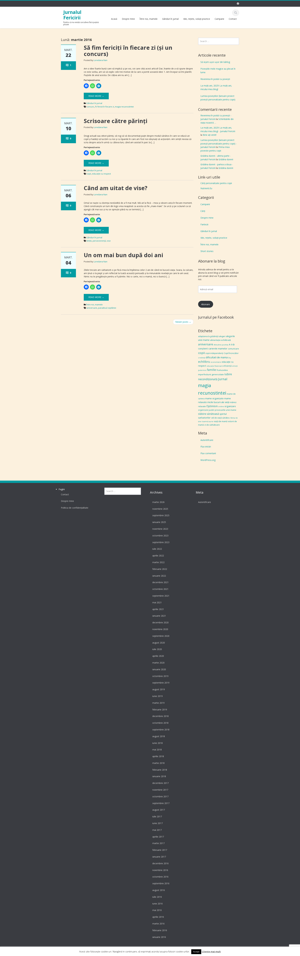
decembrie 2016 (160, 863)
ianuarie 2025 (159, 522)
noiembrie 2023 (160, 528)
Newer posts (183, 321)
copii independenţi (214, 353)
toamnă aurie (207, 421)
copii (89, 173)
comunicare (233, 348)
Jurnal (222, 379)
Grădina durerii (225, 159)
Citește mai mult (211, 951)
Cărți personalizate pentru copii (216, 183)
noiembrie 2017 (160, 789)
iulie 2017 (157, 816)
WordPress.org (207, 460)
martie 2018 (158, 763)
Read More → (96, 95)
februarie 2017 (159, 849)
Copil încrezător (231, 353)
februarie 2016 (159, 930)
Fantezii (204, 224)
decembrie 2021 (160, 582)
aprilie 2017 (158, 836)
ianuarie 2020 (159, 669)
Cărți (202, 210)
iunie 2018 (157, 743)
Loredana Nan (100, 60)
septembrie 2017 (160, 803)
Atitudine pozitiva (221, 345)
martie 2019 (158, 702)
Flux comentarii (208, 453)
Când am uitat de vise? (115, 188)
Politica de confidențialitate (74, 507)
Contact (233, 18)
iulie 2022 (157, 548)
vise (109, 240)
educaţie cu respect (101, 173)
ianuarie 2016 (159, 937)
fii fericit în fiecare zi (104, 106)
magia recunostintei (124, 106)
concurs (90, 106)
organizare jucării (206, 410)
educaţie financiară (215, 366)
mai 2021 (157, 602)
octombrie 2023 (160, 535)
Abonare (205, 304)
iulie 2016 (157, 896)
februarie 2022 (159, 569)
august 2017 (158, 809)
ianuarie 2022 (159, 575)
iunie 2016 (157, 903)
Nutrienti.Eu (206, 188)
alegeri (222, 336)
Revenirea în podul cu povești (215, 79)
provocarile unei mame (225, 410)
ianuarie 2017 (159, 856)
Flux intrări (205, 446)
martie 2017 (158, 843)
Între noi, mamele (149, 18)
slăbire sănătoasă (208, 414)
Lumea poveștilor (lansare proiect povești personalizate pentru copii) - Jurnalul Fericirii (218, 144)
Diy (229, 358)
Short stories (206, 251)
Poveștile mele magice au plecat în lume (217, 70)
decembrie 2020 (160, 622)
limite (89, 240)
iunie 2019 (157, 696)
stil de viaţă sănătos (220, 417)
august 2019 (158, 689)
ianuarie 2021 (159, 615)
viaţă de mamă (220, 421)
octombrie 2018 (160, 722)
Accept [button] (196, 951)
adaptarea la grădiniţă (208, 336)
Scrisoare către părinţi (115, 121)
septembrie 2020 (160, 635)
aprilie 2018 (158, 756)
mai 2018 (157, 749)
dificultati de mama (217, 357)
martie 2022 (158, 562)
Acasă (114, 18)
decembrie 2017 (160, 783)
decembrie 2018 (160, 716)
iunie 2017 (157, 823)
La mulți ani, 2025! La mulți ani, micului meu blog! (216, 87)
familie (211, 370)
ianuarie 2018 (159, 776)
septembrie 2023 (160, 542)
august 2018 (158, 736)
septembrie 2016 (160, 883)
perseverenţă (99, 240)
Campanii (219, 18)
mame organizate (214, 398)
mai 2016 (157, 910)
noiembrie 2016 (160, 870)
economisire (216, 362)
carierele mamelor (217, 348)
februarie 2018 (159, 769)
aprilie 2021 (158, 609)
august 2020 (158, 642)
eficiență (227, 365)
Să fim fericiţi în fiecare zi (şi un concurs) (128, 51)
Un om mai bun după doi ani (123, 255)
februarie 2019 (159, 709)
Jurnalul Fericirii (72, 15)
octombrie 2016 (160, 876)
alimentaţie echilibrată (220, 340)
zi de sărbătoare (212, 424)
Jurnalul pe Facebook (216, 317)
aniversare (92, 307)
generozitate (218, 374)
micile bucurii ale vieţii (218, 402)
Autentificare (206, 440)
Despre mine (128, 18)
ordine (221, 406)
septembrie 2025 (160, 515)
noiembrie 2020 (160, 629)
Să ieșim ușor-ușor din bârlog (215, 62)
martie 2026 (158, 502)
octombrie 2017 (160, 796)
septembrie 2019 (160, 682)
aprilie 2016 (158, 916)
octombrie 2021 (160, 589)
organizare (230, 406)
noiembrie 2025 (160, 508)
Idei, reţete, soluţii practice (196, 18)
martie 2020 (158, 662)
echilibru (204, 361)
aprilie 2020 (158, 655)
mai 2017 (157, 829)
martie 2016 (158, 923)
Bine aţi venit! (209, 134)
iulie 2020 (157, 649)
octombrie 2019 (160, 676)
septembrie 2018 (160, 729)
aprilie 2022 (158, 555)
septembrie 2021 (160, 595)
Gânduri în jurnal (170, 18)
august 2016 (158, 890)
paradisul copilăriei (107, 307)
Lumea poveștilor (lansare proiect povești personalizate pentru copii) (217, 97)
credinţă (201, 358)
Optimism (212, 406)
